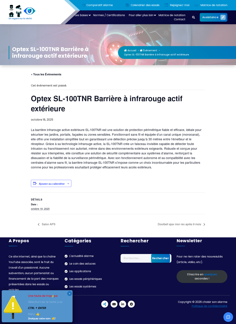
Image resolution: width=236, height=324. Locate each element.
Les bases (81, 15)
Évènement (150, 50)
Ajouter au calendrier (52, 183)
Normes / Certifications (109, 15)
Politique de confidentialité (209, 306)
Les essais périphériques (85, 279)
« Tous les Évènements (46, 74)
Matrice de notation (171, 15)
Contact (179, 19)
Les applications (80, 271)
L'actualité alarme (81, 256)
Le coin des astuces (82, 264)
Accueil (131, 50)
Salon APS (48, 224)
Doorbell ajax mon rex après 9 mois (180, 224)
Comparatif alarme (99, 5)
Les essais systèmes (82, 286)
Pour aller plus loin (141, 15)
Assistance (210, 17)
